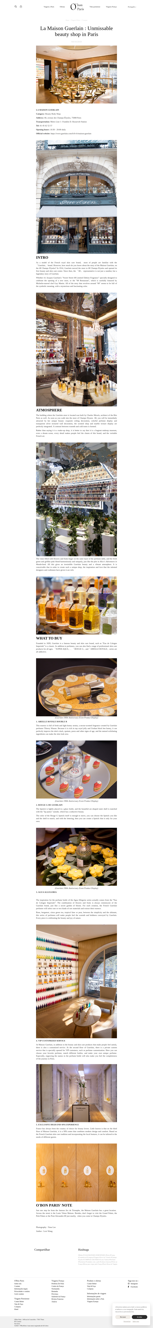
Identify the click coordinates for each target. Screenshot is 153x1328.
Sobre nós (17, 1284)
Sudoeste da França (58, 1297)
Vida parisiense (95, 7)
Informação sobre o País (95, 1299)
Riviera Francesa (57, 1299)
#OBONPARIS (100, 1255)
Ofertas (62, 7)
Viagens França (111, 7)
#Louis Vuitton (104, 1260)
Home (67, 20)
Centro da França (58, 1286)
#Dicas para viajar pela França (92, 1264)
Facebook (134, 1287)
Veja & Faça (18, 1304)
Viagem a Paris (49, 7)
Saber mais (136, 1321)
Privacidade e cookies (22, 1291)
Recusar (123, 1317)
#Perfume (112, 1260)
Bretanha (55, 1291)
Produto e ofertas (94, 1281)
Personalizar (127, 1321)
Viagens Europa (92, 1301)
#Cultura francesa (105, 1262)
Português (131, 7)
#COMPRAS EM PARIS (91, 1260)
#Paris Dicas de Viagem (109, 1264)
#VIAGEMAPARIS (89, 1255)
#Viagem (96, 1257)
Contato (17, 1286)
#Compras (89, 1257)
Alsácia (54, 1302)
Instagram (134, 1284)
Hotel (16, 1309)
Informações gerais (93, 1296)
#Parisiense (81, 1262)
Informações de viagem (96, 1293)
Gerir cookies (19, 1294)
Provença (55, 1294)
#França (112, 1255)
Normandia (55, 1289)
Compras (84, 20)
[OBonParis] (77, 7)
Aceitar (139, 1317)
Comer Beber (19, 1301)
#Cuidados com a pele (92, 1262)
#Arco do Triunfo (104, 1257)
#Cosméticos (82, 1257)
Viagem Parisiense (21, 1299)
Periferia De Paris (58, 1284)
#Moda (80, 1255)
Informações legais (21, 1289)
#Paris (108, 1255)
